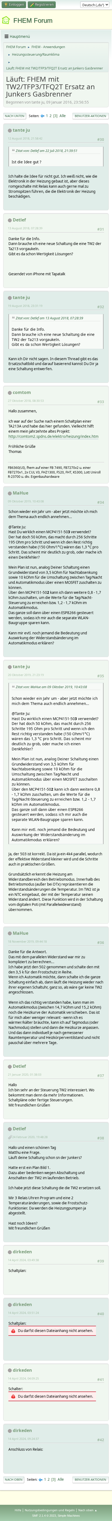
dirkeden (22, 1252)
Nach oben (14, 1479)
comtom (22, 392)
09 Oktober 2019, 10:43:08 (26, 501)
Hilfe (18, 1510)
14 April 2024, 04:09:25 (23, 1378)
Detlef (19, 220)
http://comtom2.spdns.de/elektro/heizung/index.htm (53, 436)
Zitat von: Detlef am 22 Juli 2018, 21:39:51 (46, 150)
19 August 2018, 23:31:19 (25, 306)
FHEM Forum (32, 20)
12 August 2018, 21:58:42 (25, 138)
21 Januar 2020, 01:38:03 (24, 1074)
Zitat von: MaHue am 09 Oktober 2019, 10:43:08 (51, 687)
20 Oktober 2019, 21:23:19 (26, 675)
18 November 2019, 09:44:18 (27, 941)
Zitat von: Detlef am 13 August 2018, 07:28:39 (49, 318)
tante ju (21, 130)
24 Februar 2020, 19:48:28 (30, 1137)
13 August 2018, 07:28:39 (25, 228)
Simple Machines (69, 1515)
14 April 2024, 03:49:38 (23, 1260)
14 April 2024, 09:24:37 (23, 1439)
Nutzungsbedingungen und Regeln (50, 1510)
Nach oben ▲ (87, 1510)
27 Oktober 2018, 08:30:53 (26, 401)
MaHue (20, 493)
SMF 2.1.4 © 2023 (44, 1515)
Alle (63, 115)
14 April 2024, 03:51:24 (23, 1313)
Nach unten (14, 116)
